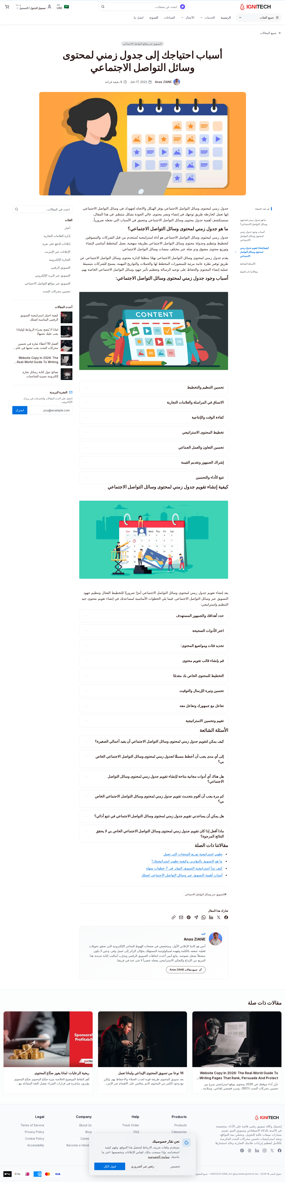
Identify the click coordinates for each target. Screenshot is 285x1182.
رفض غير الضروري (142, 1166)
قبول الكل (110, 1166)
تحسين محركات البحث (56, 291)
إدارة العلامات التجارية (57, 236)
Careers (86, 1138)
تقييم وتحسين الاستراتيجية (205, 721)
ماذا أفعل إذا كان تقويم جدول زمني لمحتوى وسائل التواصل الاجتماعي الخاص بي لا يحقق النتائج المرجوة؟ (160, 833)
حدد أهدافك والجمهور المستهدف (200, 616)
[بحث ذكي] (182, 7)
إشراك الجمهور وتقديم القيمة (202, 462)
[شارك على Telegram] (196, 917)
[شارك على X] (219, 917)
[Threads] (249, 1150)
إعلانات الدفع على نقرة (56, 243)
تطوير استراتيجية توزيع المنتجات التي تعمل (193, 854)
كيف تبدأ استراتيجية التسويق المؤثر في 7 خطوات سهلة (184, 868)
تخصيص (175, 1166)
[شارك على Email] (181, 917)
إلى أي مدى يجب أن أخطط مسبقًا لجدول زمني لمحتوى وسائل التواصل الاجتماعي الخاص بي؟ (160, 759)
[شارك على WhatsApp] (204, 917)
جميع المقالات (268, 33)
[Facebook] (279, 1150)
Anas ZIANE (195, 939)
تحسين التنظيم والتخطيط (205, 387)
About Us (85, 1125)
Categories (179, 1132)
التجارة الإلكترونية (59, 259)
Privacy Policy (34, 1132)
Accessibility (35, 1145)
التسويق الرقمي (60, 267)
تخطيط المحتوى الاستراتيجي (203, 432)
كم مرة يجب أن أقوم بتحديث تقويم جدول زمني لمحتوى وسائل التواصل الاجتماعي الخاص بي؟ (159, 799)
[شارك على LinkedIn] (211, 917)
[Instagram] (264, 1150)
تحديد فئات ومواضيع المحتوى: (202, 646)
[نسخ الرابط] (174, 917)
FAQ (136, 1132)
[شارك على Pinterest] (189, 917)
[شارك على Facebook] (226, 917)
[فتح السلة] (7, 6)
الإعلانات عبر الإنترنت (57, 251)
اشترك (20, 410)
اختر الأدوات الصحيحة (208, 631)
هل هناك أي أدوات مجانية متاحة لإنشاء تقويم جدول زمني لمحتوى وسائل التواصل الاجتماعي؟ (166, 779)
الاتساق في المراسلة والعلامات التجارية (195, 402)
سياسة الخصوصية (159, 1156)
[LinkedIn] (257, 1150)
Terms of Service (32, 1125)
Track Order (130, 1125)
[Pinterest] (242, 1150)
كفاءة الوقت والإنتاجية (208, 417)
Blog (88, 1132)
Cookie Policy (34, 1138)
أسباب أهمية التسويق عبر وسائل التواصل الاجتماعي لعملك (181, 875)
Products (180, 1125)
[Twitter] (272, 1150)
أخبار (67, 228)
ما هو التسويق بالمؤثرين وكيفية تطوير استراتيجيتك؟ (186, 861)
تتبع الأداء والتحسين (210, 477)
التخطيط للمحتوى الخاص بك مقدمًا (198, 676)
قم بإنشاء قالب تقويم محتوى (203, 661)
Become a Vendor (79, 1145)
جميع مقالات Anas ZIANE (183, 969)
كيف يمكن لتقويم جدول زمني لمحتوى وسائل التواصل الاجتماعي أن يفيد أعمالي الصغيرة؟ (159, 741)
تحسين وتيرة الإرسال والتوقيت (201, 691)
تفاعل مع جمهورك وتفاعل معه (202, 706)
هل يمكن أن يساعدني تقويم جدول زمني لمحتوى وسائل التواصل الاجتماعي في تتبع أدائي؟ (159, 816)
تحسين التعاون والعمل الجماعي (201, 447)
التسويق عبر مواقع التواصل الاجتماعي (47, 283)
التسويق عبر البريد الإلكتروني (52, 275)
